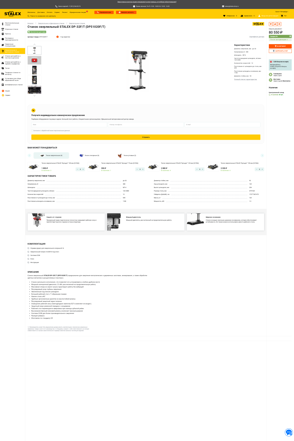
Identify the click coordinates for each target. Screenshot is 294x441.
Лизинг (65, 12)
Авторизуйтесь (275, 64)
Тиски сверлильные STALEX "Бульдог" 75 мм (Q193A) (119, 163)
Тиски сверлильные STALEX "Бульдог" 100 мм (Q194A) (60, 163)
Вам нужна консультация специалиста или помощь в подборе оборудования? (147, 2)
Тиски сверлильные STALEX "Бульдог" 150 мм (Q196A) (240, 163)
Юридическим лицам (78, 12)
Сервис (57, 12)
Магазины (31, 12)
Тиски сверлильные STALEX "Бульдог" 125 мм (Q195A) (180, 163)
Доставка (41, 12)
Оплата (49, 12)
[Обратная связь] (289, 432)
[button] (34, 44)
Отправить (146, 137)
